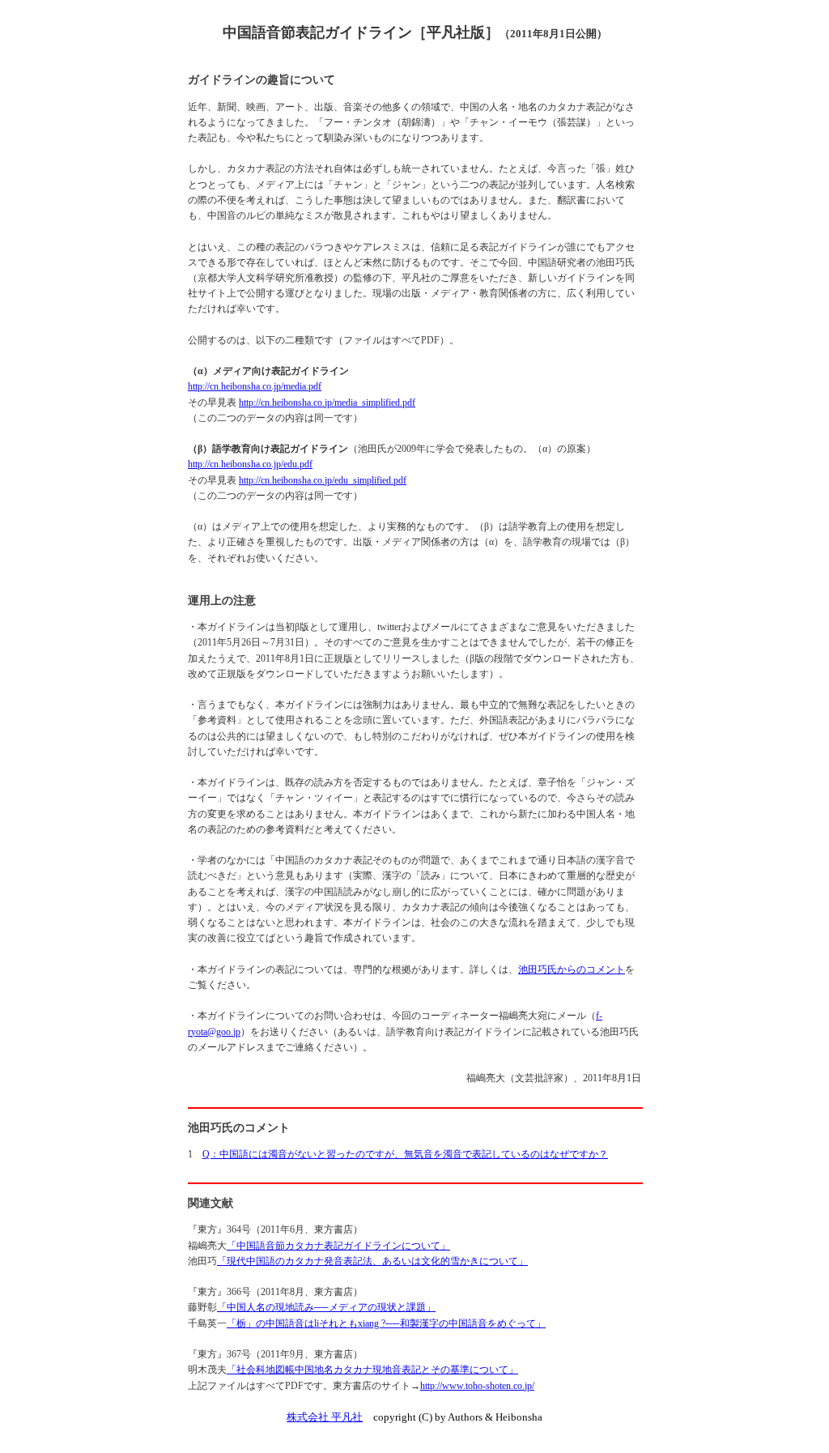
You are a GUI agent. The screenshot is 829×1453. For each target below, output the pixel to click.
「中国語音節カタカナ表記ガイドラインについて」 (338, 1245)
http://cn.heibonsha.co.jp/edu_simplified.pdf (322, 480)
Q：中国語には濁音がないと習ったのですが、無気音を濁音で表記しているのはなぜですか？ (405, 1154)
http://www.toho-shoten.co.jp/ (477, 1385)
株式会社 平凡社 (325, 1417)
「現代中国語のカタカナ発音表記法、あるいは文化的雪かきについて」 (372, 1261)
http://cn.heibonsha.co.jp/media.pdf (254, 386)
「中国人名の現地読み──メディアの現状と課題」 (326, 1307)
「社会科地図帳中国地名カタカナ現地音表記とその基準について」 (372, 1369)
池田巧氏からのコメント (571, 969)
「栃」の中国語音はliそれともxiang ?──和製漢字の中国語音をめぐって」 (386, 1323)
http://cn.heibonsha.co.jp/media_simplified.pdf (327, 402)
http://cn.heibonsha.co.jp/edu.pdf (250, 464)
